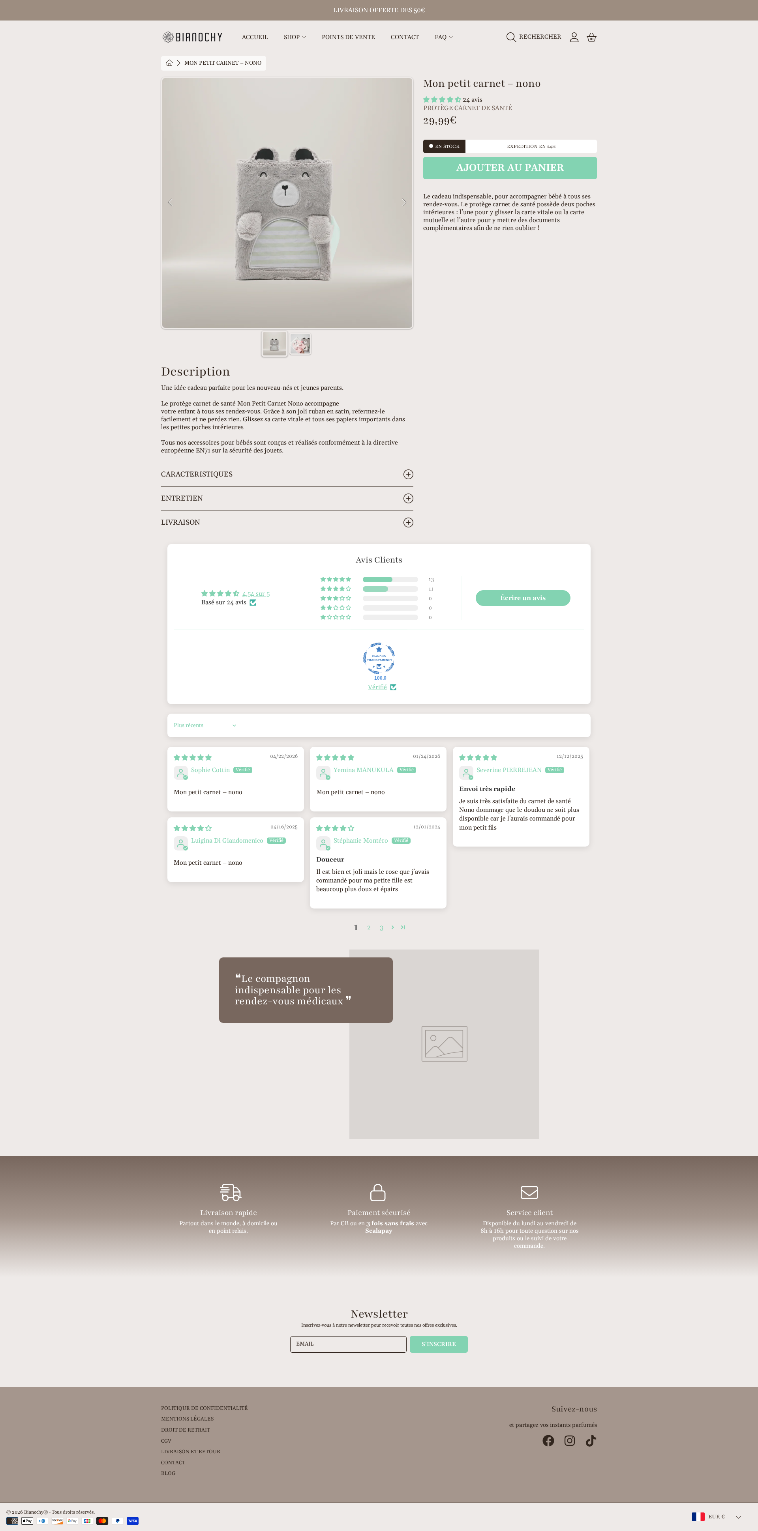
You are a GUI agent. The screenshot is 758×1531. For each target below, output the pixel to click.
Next (404, 202)
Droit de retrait (185, 1430)
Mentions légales (187, 1419)
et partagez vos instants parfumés (553, 1425)
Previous (170, 202)
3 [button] (381, 927)
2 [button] (369, 927)
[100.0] (379, 658)
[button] (536, 37)
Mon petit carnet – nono (222, 63)
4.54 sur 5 (256, 594)
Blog (168, 1473)
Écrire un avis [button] (523, 598)
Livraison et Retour (190, 1452)
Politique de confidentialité (204, 1408)
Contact (173, 1463)
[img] (193, 758)
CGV (166, 1441)
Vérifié (377, 687)
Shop (292, 37)
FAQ (441, 37)
